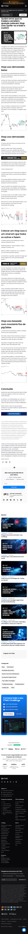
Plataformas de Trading (5, 847)
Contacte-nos (6, 804)
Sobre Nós (18, 830)
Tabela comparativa (20, 819)
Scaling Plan (18, 807)
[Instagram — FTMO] (7, 782)
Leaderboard (4, 835)
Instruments (10, 667)
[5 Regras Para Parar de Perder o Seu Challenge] (14, 528)
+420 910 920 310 (7, 796)
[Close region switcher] (26, 10)
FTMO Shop (18, 843)
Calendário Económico (4, 837)
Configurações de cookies (16, 919)
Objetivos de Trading (20, 811)
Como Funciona (7, 805)
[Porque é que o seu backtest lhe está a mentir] (14, 549)
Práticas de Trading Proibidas (6, 826)
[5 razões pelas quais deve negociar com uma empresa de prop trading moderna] (14, 636)
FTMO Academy (5, 850)
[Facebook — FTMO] (10, 782)
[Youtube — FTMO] (4, 782)
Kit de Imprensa (7, 811)
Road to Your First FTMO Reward (10, 674)
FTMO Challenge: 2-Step (20, 817)
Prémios (17, 834)
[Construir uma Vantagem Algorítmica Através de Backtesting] (14, 593)
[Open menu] (26, 6)
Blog (3, 667)
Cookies (24, 919)
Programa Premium (20, 809)
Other (12, 687)
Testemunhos (18, 839)
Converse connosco (8, 790)
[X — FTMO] (13, 782)
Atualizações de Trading (5, 844)
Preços (17, 804)
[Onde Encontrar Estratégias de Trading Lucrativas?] (14, 571)
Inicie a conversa (7, 792)
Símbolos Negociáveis (4, 841)
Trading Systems (19, 684)
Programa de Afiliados (6, 808)
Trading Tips (4, 533)
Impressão (3, 921)
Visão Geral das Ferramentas (5, 829)
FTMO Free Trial (19, 805)
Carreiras (17, 841)
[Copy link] (3, 462)
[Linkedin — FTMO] (16, 782)
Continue (23, 15)
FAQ (4, 802)
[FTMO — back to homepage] (5, 6)
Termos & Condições (11, 921)
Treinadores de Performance (5, 832)
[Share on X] (9, 462)
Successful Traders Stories (9, 677)
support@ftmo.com (8, 794)
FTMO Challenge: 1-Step (20, 813)
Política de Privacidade (6, 923)
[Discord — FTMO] (2, 782)
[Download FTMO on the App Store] (4, 914)
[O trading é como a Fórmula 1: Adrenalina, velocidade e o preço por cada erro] (14, 614)
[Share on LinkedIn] (6, 462)
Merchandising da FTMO (7, 813)
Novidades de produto (8, 670)
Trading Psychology (7, 684)
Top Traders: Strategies (8, 680)
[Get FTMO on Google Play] (13, 914)
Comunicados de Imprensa (19, 826)
